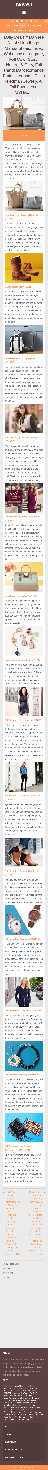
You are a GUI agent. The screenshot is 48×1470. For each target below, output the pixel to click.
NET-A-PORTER (30, 1388)
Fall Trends (31, 1405)
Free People (28, 1412)
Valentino (7, 1405)
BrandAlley (8, 1403)
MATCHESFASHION (12, 1391)
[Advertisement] (24, 1318)
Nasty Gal (21, 1405)
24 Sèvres (29, 1395)
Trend (15, 26)
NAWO (24, 4)
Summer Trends (10, 1412)
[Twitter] (31, 21)
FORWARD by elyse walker (14, 1400)
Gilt (14, 1405)
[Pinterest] (21, 21)
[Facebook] (12, 21)
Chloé (30, 1414)
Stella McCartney (10, 1410)
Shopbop (7, 1386)
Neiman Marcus (19, 1386)
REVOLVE (8, 1388)
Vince (35, 1410)
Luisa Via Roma (10, 1398)
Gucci (31, 1417)
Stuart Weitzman (22, 1419)
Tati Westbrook (25, 1410)
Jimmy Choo (35, 1407)
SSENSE (24, 1407)
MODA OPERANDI (11, 1407)
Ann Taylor (39, 1414)
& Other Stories (24, 1398)
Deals (22, 26)
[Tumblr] (26, 21)
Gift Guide (18, 30)
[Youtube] (35, 21)
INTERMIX (22, 1414)
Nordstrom (31, 1386)
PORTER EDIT (10, 1414)
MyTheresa (31, 1400)
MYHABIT (10, 1273)
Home (8, 26)
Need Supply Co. (10, 1417)
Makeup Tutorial (34, 26)
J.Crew (33, 1403)
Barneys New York (20, 1393)
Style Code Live (10, 1395)
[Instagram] (17, 21)
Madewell (38, 1412)
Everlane (35, 1398)
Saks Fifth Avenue (29, 1391)
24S (19, 1412)
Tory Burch (23, 1417)
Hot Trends (29, 30)
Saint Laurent (9, 1419)
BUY (24, 135)
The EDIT (33, 1393)
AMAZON (7, 1393)
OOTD (20, 1395)
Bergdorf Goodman (21, 1403)
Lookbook (11, 1442)
